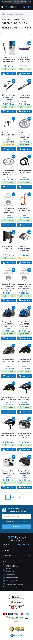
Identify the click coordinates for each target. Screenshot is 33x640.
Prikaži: (18, 34)
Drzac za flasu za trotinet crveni (24, 209)
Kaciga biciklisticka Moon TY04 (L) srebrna (24, 435)
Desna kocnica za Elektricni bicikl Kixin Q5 (8, 135)
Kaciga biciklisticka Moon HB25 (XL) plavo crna (24, 324)
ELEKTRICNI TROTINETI (19, 19)
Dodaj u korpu (10, 73)
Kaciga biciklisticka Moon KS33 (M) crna (8, 434)
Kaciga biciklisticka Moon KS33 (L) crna (24, 398)
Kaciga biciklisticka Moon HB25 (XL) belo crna (8, 324)
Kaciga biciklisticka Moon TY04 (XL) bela (8, 473)
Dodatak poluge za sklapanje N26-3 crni (24, 173)
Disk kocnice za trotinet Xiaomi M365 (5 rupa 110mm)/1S (24, 135)
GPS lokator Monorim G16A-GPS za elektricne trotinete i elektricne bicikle (24, 248)
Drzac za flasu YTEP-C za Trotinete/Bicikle (8, 211)
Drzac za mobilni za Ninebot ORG (8, 247)
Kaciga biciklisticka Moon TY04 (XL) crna (24, 473)
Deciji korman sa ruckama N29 (24, 96)
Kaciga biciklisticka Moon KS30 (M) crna (8, 398)
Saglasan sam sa (15, 521)
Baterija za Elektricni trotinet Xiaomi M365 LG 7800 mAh (24, 59)
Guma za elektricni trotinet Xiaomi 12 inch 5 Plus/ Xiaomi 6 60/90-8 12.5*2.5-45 (8, 286)
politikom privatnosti (21, 521)
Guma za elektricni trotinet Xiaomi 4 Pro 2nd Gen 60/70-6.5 (24, 286)
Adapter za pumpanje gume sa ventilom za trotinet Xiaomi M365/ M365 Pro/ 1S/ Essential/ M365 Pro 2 (8, 59)
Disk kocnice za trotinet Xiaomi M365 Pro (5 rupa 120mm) (8, 173)
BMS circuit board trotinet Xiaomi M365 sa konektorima (8, 97)
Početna (4, 19)
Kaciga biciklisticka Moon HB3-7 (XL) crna (8, 362)
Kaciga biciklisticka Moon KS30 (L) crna (24, 361)
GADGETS (9, 19)
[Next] (29, 497)
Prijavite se (16, 527)
